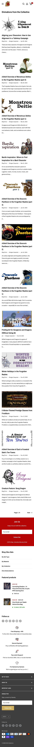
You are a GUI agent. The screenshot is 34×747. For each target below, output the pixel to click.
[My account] (27, 4)
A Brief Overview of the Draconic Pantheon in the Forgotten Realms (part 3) (17, 201)
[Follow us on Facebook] (3, 621)
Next (28, 512)
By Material (5, 561)
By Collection (6, 566)
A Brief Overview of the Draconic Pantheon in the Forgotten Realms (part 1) (17, 291)
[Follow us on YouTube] (17, 621)
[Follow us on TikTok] (20, 621)
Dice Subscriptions (8, 571)
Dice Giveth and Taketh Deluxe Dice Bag (19, 603)
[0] (31, 4)
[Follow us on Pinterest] (13, 621)
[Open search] (23, 4)
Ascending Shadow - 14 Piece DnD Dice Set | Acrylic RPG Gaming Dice (21, 589)
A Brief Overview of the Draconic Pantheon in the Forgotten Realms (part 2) (17, 246)
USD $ (4, 716)
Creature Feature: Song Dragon (14, 488)
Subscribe (17, 537)
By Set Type (5, 557)
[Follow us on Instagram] (10, 621)
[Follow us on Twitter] (6, 621)
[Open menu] (3, 4)
